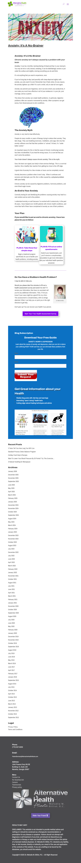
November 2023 (13, 538)
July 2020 (11, 619)
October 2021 (12, 579)
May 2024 (11, 522)
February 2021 (12, 599)
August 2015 (12, 683)
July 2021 (11, 586)
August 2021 (12, 582)
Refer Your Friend (39, 815)
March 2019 (12, 663)
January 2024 (12, 532)
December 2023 (13, 535)
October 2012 (12, 714)
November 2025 (13, 478)
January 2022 (12, 572)
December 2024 (13, 505)
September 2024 (13, 515)
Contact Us (16, 777)
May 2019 (11, 660)
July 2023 (11, 549)
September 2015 (13, 680)
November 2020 (13, 606)
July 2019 (11, 653)
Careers (15, 782)
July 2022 (11, 555)
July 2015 (11, 687)
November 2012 (13, 710)
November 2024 (13, 508)
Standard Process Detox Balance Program (22, 451)
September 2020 (13, 613)
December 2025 (13, 474)
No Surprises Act (18, 779)
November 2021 (13, 576)
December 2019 (13, 636)
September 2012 (13, 717)
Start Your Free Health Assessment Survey (40, 313)
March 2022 (12, 565)
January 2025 (12, 501)
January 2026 (12, 471)
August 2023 (12, 545)
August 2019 (12, 650)
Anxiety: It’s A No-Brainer (25, 45)
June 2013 (11, 700)
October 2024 (12, 511)
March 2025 (12, 495)
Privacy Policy (13, 727)
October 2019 (12, 643)
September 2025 (13, 481)
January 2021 (12, 603)
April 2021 (11, 592)
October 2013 (12, 697)
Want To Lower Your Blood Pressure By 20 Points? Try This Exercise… (31, 458)
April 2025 (11, 491)
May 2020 (11, 626)
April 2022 (11, 562)
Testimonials (16, 784)
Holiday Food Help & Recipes (17, 455)
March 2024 (12, 525)
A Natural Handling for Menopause (19, 462)
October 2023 (12, 542)
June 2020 (11, 623)
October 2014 (12, 690)
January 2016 (12, 677)
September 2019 (13, 646)
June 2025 (11, 485)
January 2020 (12, 633)
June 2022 (11, 559)
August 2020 (12, 616)
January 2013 (12, 707)
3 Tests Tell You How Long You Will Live (21, 448)
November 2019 (13, 640)
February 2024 (12, 528)
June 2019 (11, 656)
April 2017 (11, 670)
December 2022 (13, 552)
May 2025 (11, 488)
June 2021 (11, 589)
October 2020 (12, 609)
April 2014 (11, 694)
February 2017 (12, 673)
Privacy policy (17, 787)
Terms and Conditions (15, 729)
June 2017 (11, 667)
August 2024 (12, 518)
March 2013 (12, 704)
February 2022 (12, 569)
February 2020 (12, 629)
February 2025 (12, 498)
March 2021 (12, 596)
